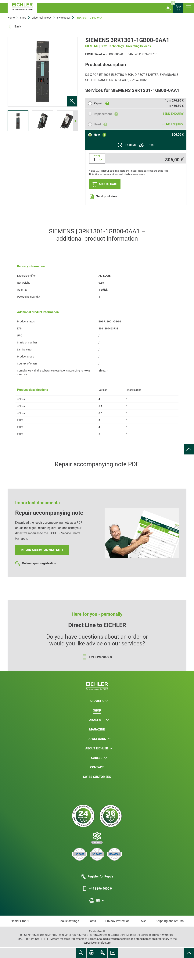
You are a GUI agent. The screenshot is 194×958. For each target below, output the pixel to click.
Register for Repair (100, 876)
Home (11, 17)
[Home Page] (22, 6)
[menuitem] (189, 449)
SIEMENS (91, 46)
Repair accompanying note (42, 550)
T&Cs (142, 921)
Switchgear (63, 17)
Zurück (14, 72)
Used (100, 124)
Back (17, 26)
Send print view (106, 196)
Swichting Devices (138, 46)
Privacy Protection (117, 921)
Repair (101, 103)
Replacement (105, 114)
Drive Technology (42, 17)
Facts (92, 921)
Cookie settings (69, 921)
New (99, 135)
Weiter (71, 72)
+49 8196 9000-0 (100, 657)
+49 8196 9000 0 (100, 888)
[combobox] (97, 158)
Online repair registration (39, 563)
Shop (23, 17)
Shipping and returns (170, 921)
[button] (168, 8)
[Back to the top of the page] (189, 449)
